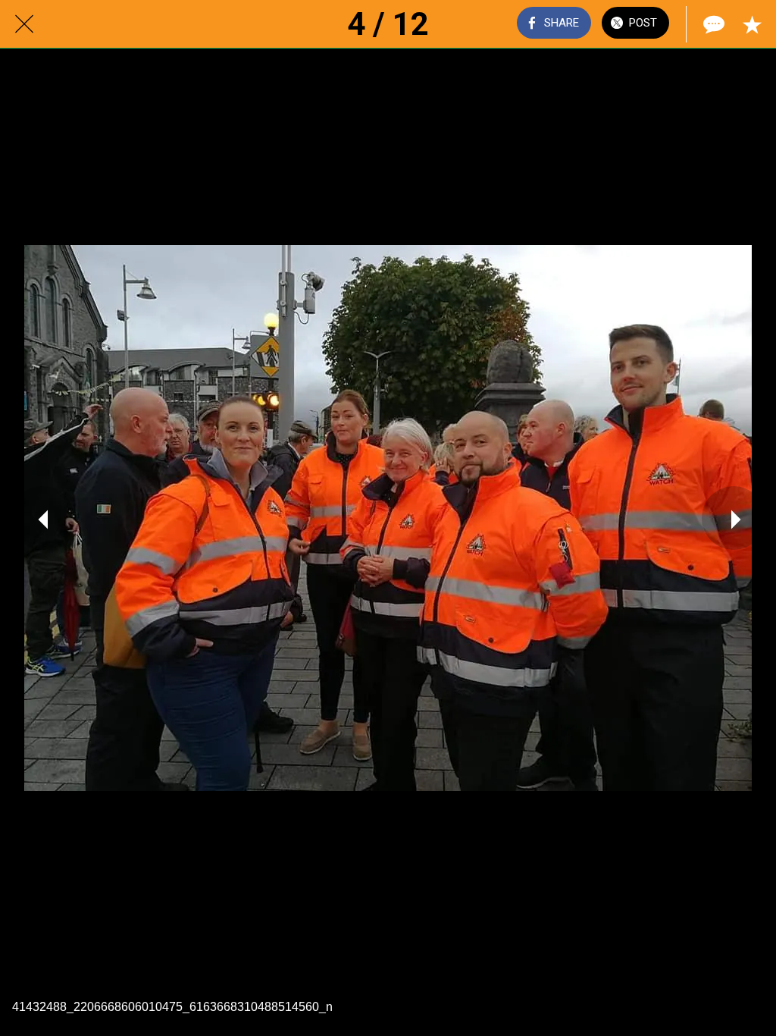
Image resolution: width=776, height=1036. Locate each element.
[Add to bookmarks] (752, 24)
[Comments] (712, 24)
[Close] (24, 24)
